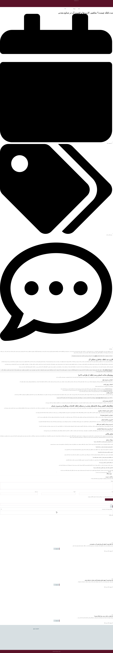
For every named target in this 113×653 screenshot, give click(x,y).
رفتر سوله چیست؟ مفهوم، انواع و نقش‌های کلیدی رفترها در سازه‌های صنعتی (99, 580)
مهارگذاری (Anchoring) (36, 643)
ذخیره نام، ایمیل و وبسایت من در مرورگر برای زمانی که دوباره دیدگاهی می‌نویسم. (100, 496)
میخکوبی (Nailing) (37, 642)
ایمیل (74, 491)
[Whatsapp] (49, 641)
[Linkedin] (52, 641)
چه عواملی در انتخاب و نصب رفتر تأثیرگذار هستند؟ (103, 616)
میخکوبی (95, 355)
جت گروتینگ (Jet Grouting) (35, 635)
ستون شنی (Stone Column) (35, 640)
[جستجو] (111, 506)
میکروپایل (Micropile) (36, 639)
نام (112, 491)
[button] (1, 509)
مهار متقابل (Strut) (37, 645)
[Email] (47, 641)
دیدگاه (112, 481)
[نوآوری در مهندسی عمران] (83, 8)
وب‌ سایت (36, 491)
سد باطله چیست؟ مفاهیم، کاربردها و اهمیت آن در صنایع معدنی (101, 544)
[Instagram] (51, 641)
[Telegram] (46, 641)
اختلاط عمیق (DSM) (36, 630)
